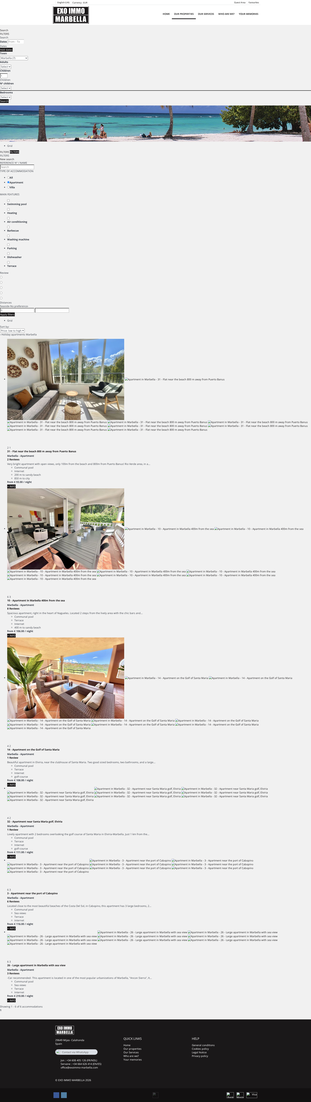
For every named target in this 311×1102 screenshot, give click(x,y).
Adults (4, 62)
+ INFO (11, 486)
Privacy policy (200, 1056)
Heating (12, 213)
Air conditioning (17, 221)
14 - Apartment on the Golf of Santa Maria (33, 749)
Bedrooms (6, 92)
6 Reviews (13, 901)
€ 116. (19, 924)
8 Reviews (13, 608)
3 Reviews (13, 973)
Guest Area (239, 2)
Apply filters (7, 314)
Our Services (206, 14)
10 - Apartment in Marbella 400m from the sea (36, 600)
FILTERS (4, 34)
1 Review (12, 757)
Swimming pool (17, 204)
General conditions (203, 1045)
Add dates (6, 49)
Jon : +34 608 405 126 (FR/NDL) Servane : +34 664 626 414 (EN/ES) (81, 1062)
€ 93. (18, 482)
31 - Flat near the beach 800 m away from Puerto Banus (41, 451)
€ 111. (19, 852)
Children (5, 70)
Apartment (16, 182)
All (11, 177)
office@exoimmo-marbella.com (79, 1067)
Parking (12, 248)
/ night (27, 482)
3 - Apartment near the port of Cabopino (32, 893)
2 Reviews (13, 459)
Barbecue (13, 230)
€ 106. (19, 631)
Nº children (7, 83)
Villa (12, 187)
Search (4, 30)
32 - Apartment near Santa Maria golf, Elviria (34, 821)
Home (166, 14)
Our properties (184, 14)
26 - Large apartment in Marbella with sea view (36, 965)
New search (7, 159)
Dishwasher (14, 257)
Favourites (254, 2)
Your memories (248, 14)
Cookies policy (200, 1048)
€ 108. (19, 780)
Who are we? (226, 14)
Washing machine (18, 239)
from (10, 482)
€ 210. (19, 996)
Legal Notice (199, 1052)
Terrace (11, 266)
